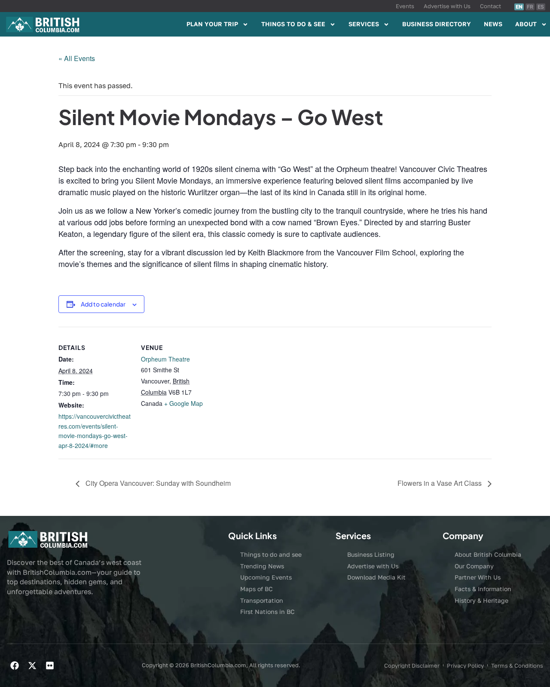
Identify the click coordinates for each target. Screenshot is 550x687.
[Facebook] (14, 665)
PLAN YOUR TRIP (212, 24)
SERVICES (363, 24)
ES (541, 6)
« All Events (76, 58)
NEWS (493, 24)
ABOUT (526, 24)
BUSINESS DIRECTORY (436, 24)
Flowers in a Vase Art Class (440, 483)
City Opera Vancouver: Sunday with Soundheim (157, 483)
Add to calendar (103, 304)
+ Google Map (183, 403)
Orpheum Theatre (165, 359)
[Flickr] (50, 665)
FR (530, 6)
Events (405, 6)
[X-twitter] (32, 665)
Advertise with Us (447, 6)
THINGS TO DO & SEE (293, 24)
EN (519, 6)
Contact (490, 6)
